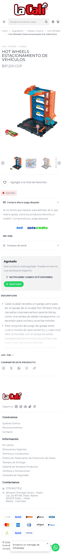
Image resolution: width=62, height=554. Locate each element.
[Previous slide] (3, 163)
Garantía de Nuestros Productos (20, 466)
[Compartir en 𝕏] (11, 368)
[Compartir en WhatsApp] (19, 368)
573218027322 (14, 488)
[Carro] (58, 21)
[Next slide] (58, 163)
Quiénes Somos (11, 423)
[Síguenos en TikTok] (29, 406)
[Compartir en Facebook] (3, 368)
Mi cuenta (8, 445)
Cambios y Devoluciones (16, 470)
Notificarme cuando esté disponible (31, 277)
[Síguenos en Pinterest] (34, 406)
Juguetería (17, 31)
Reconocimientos (12, 427)
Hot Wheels (53, 31)
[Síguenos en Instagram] (16, 406)
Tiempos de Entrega (13, 462)
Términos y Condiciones (15, 453)
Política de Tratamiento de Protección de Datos (28, 458)
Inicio (5, 31)
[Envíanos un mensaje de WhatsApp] (55, 547)
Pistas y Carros (35, 31)
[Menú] (4, 21)
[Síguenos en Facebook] (20, 406)
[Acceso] (53, 21)
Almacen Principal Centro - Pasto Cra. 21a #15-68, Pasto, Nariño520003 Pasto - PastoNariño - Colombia (24, 497)
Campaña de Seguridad (15, 475)
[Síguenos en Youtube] (25, 406)
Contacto (7, 431)
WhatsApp (15, 284)
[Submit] (46, 22)
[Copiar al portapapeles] (34, 368)
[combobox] (28, 22)
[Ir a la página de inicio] (31, 9)
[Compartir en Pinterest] (26, 368)
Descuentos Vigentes (14, 449)
